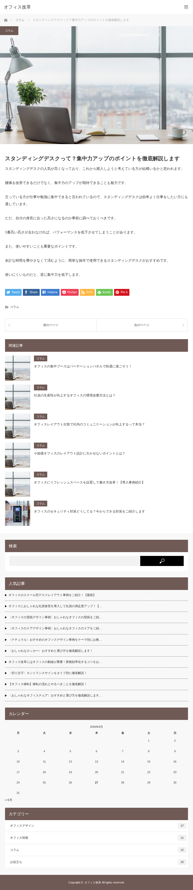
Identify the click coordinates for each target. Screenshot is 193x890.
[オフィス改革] (89, 7)
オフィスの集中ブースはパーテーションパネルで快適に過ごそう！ (83, 366)
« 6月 (8, 800)
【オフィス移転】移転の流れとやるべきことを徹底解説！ (48, 684)
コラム (9, 30)
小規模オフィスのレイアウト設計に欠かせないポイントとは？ (79, 453)
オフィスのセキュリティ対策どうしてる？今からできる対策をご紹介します (89, 511)
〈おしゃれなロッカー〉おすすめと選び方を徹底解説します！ (51, 651)
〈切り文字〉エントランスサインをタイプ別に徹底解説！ (48, 673)
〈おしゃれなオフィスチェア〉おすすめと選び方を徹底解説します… (55, 695)
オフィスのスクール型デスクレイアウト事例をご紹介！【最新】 (52, 595)
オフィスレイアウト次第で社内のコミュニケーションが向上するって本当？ (89, 424)
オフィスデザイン (97, 825)
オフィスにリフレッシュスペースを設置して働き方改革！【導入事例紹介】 (89, 482)
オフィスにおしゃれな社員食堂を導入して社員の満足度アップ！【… (55, 606)
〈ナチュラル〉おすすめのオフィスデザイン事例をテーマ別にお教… (55, 639)
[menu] (186, 7)
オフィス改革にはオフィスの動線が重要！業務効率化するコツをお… (55, 662)
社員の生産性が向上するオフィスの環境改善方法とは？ (75, 395)
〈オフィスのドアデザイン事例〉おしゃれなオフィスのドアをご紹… (55, 628)
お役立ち (97, 862)
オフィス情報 (97, 838)
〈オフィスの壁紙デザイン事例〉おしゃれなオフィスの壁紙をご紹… (55, 617)
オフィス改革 (92, 882)
